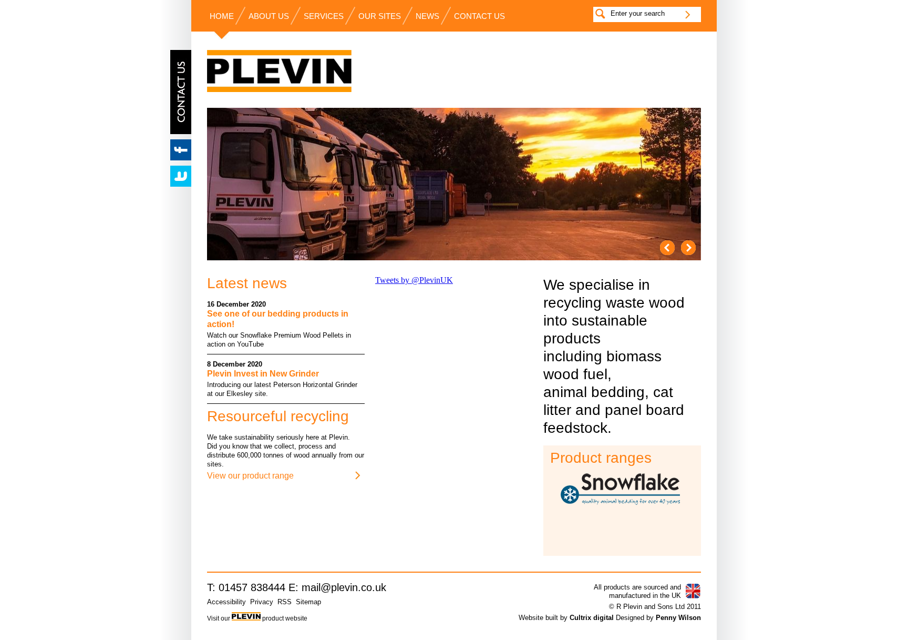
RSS (284, 602)
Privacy (261, 602)
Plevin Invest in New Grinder (263, 373)
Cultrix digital (592, 618)
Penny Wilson (678, 618)
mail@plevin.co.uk (344, 587)
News (427, 16)
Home (222, 16)
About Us (269, 16)
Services (324, 16)
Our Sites (379, 16)
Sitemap (308, 602)
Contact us (479, 16)
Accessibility (226, 602)
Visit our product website (257, 618)
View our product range (250, 475)
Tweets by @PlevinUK (414, 280)
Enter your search (638, 13)
